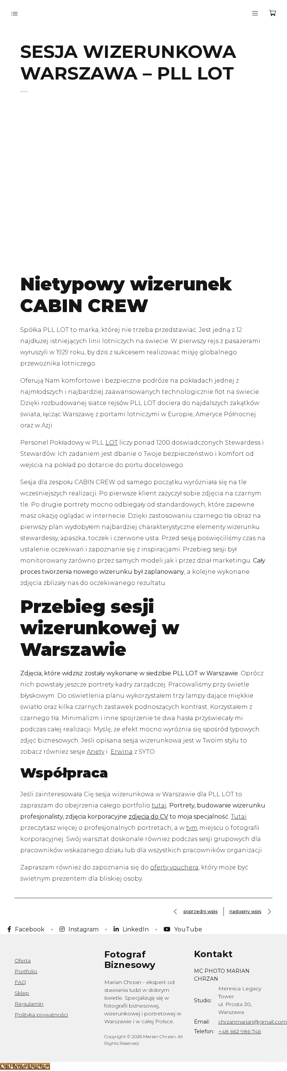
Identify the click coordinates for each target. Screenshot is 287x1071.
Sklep (22, 993)
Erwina (122, 751)
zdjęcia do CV (148, 816)
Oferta (23, 960)
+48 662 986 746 (239, 1031)
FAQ (20, 982)
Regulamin (29, 1003)
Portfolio (26, 971)
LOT (111, 442)
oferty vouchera (174, 867)
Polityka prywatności (41, 1014)
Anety (95, 751)
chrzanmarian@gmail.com (252, 1021)
